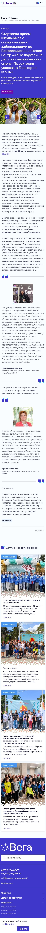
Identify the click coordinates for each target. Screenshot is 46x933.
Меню (42, 3)
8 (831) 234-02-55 (10, 870)
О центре (6, 893)
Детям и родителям (11, 898)
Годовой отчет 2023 (8, 910)
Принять (23, 929)
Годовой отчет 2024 (8, 907)
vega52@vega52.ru (11, 873)
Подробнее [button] (8, 924)
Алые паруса (7, 92)
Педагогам (6, 902)
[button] (7, 117)
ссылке (5, 154)
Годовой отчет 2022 (8, 913)
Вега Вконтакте (7, 883)
